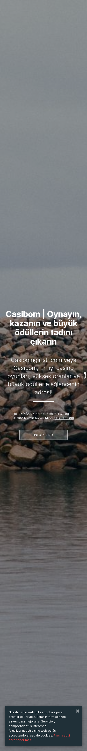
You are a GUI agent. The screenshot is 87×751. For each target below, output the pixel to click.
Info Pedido (43, 435)
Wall (85, 375)
